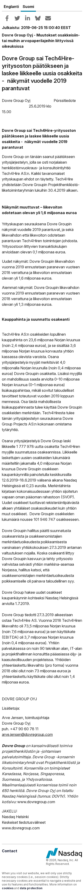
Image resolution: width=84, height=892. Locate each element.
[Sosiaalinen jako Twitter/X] (17, 18)
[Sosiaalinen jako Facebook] (7, 18)
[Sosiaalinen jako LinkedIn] (27, 18)
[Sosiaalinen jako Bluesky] (38, 18)
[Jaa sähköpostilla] (48, 18)
